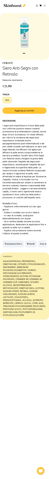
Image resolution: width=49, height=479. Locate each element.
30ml (7, 100)
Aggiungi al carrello (24, 110)
